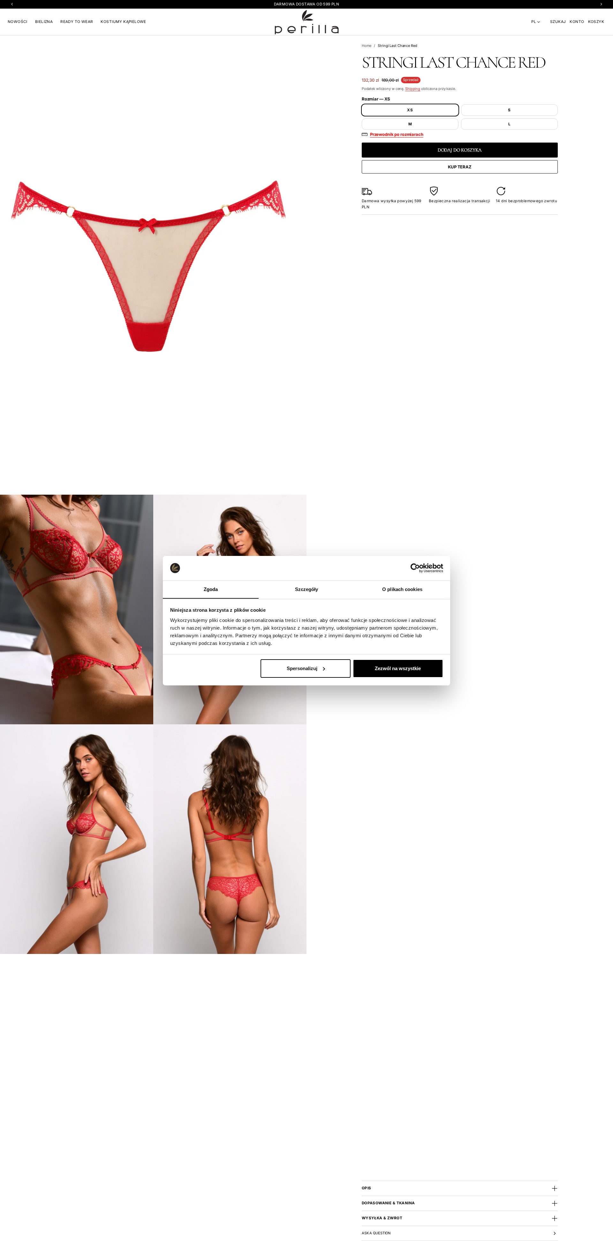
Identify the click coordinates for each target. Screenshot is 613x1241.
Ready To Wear (76, 21)
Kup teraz (460, 166)
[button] (558, 22)
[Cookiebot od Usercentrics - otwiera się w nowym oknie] (415, 568)
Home (367, 45)
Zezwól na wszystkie (398, 668)
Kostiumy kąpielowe (123, 21)
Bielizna (44, 21)
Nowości (17, 21)
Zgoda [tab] (211, 589)
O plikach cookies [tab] (402, 589)
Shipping (412, 88)
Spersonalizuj (302, 668)
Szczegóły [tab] (306, 589)
